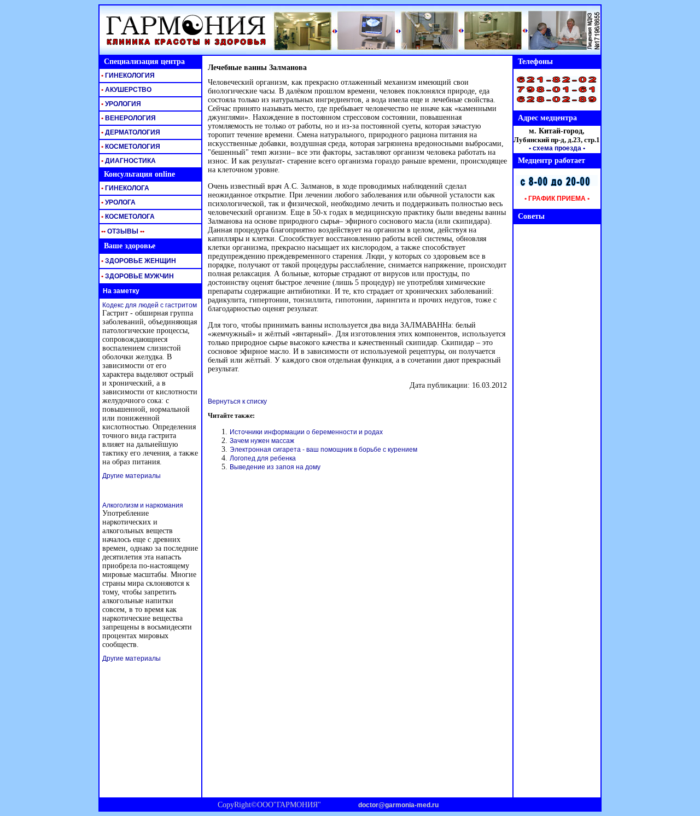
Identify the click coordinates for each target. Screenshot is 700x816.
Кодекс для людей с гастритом (149, 305)
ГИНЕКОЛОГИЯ (127, 75)
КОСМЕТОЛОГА (127, 216)
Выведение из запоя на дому (275, 467)
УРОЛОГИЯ (120, 104)
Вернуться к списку (237, 401)
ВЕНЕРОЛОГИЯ (128, 118)
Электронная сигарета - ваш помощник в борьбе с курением (323, 449)
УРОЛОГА (118, 202)
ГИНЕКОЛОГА (124, 188)
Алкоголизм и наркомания (142, 505)
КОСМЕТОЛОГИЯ (130, 146)
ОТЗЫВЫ (122, 231)
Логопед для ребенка (263, 458)
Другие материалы (131, 476)
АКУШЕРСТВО (125, 90)
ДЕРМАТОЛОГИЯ (130, 132)
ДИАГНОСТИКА (128, 161)
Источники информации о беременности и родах (306, 432)
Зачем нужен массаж (262, 441)
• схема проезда (555, 148)
